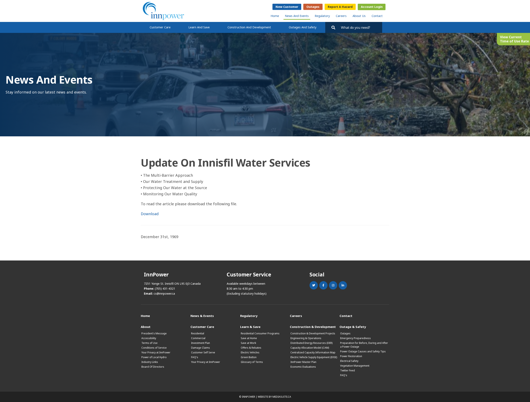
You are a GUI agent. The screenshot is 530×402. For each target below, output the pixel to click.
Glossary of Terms (252, 362)
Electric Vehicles (250, 352)
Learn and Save (199, 27)
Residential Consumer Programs (260, 333)
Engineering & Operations (305, 338)
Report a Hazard (340, 7)
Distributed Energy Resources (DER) (311, 343)
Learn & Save (250, 327)
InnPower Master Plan (303, 362)
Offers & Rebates (251, 347)
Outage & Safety (353, 327)
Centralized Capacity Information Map (312, 352)
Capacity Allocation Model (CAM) (309, 347)
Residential (197, 333)
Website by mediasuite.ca (274, 396)
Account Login (372, 7)
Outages (312, 7)
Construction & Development (313, 327)
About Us (359, 16)
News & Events (202, 316)
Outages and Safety (302, 27)
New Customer (287, 7)
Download (150, 213)
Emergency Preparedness (355, 338)
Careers (341, 16)
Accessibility (148, 338)
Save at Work (248, 343)
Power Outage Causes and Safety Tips (363, 351)
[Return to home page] (163, 11)
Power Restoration (351, 356)
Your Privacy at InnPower (155, 352)
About (146, 327)
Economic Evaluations (303, 366)
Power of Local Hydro (154, 357)
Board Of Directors (152, 366)
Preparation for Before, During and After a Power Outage (364, 344)
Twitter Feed (347, 370)
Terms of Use (149, 343)
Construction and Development (249, 27)
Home (275, 16)
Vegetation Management (354, 365)
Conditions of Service (154, 347)
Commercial (198, 338)
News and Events (297, 16)
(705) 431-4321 (165, 288)
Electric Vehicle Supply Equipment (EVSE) (313, 357)
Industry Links (149, 362)
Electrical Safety (349, 361)
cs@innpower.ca (164, 293)
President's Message (154, 333)
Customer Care (160, 27)
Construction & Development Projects (312, 333)
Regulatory (322, 16)
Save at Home (249, 338)
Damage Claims (200, 347)
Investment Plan (200, 343)
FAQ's (194, 357)
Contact (377, 16)
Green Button (249, 357)
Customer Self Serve (203, 352)
